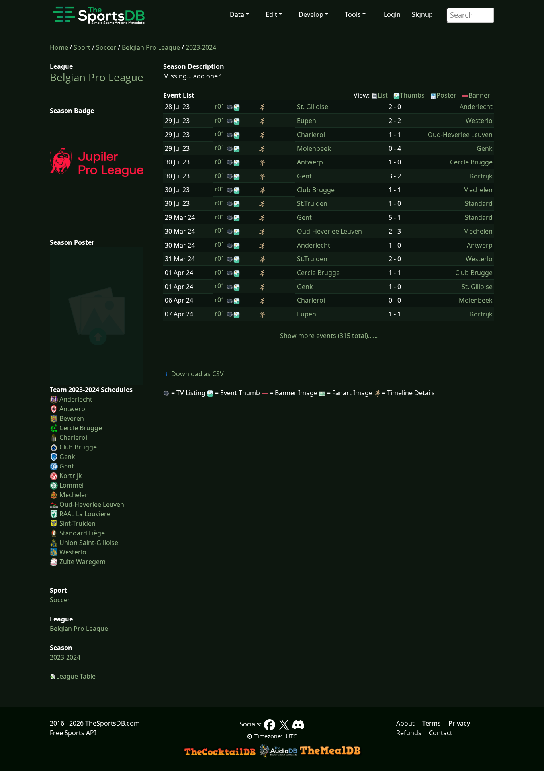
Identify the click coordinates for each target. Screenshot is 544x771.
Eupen (306, 120)
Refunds (408, 732)
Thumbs (412, 95)
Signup (422, 14)
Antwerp (72, 408)
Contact (440, 732)
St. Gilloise (312, 106)
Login (392, 14)
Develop (311, 14)
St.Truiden (312, 203)
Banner (479, 95)
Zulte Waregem (82, 561)
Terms (431, 723)
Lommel (71, 485)
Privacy (459, 723)
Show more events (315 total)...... (329, 335)
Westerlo (72, 552)
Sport (82, 47)
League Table (76, 676)
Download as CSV (197, 373)
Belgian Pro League (151, 47)
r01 (220, 106)
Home (59, 47)
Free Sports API (73, 732)
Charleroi (73, 437)
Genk (67, 456)
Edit (271, 14)
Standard (479, 203)
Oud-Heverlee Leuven (91, 504)
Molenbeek (314, 148)
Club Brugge (78, 447)
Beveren (71, 418)
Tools (353, 14)
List (383, 95)
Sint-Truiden (77, 523)
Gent (66, 466)
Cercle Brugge (80, 428)
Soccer (106, 47)
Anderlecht (75, 399)
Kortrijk (70, 475)
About (405, 723)
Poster (446, 95)
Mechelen (74, 494)
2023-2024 (201, 47)
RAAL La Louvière (84, 513)
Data (237, 14)
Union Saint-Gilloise (88, 542)
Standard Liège (82, 533)
